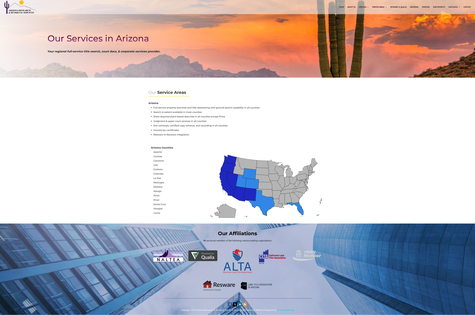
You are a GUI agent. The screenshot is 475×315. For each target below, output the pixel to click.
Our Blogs (453, 7)
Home (341, 7)
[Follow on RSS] (245, 304)
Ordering (414, 7)
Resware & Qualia (398, 7)
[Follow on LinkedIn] (240, 304)
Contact (467, 7)
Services (362, 7)
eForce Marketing (285, 310)
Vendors (426, 7)
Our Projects (439, 7)
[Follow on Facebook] (230, 304)
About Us (351, 7)
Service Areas (378, 7)
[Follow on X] (235, 304)
